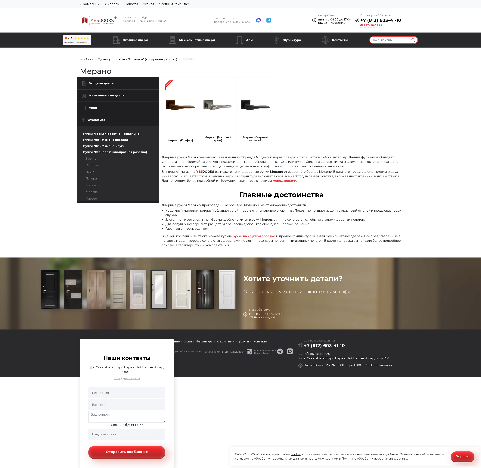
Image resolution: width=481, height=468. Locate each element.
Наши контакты (127, 358)
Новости (131, 4)
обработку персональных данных (279, 458)
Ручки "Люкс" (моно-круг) (103, 146)
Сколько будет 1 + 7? (127, 425)
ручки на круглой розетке (254, 236)
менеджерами (284, 181)
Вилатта (92, 165)
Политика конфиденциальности (224, 351)
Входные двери (135, 40)
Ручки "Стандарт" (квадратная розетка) (115, 152)
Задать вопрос (371, 24)
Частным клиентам (174, 4)
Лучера (91, 178)
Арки (250, 40)
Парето (91, 198)
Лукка (90, 172)
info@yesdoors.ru (127, 378)
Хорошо (462, 456)
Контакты (340, 40)
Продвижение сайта (265, 350)
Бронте (91, 158)
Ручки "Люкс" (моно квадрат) (106, 140)
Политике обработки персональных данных (375, 458)
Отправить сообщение (127, 452)
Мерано (92, 192)
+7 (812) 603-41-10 (380, 20)
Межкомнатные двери (197, 40)
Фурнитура (292, 40)
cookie (295, 454)
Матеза (91, 185)
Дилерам (112, 4)
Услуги (148, 4)
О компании (90, 4)
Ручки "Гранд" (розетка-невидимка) (111, 134)
